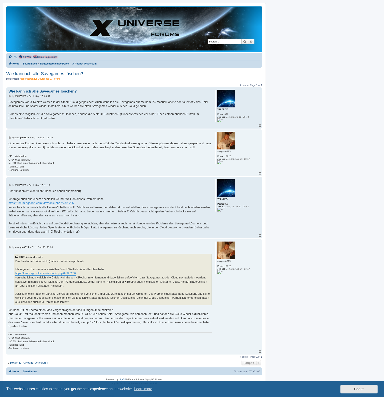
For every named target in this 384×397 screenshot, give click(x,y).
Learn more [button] (143, 389)
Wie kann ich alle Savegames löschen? (44, 73)
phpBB (122, 379)
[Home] (134, 28)
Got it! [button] (359, 389)
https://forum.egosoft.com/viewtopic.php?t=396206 (41, 203)
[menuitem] (12, 57)
